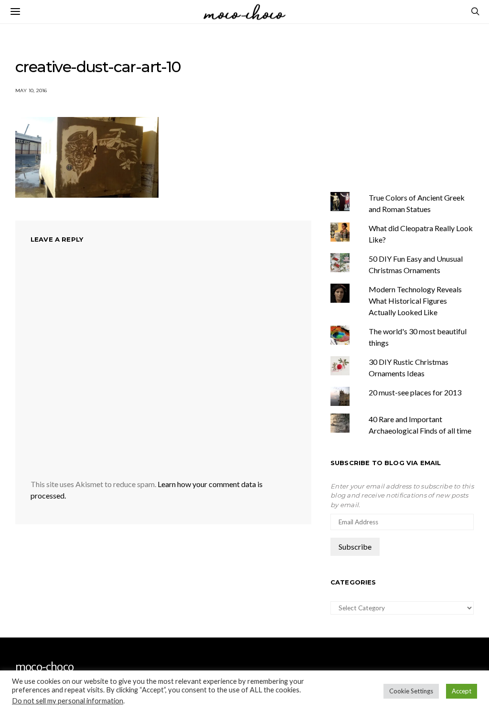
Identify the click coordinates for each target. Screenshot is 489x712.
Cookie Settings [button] (411, 691)
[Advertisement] (409, 106)
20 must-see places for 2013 (415, 392)
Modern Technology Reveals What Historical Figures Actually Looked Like (415, 301)
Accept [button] (461, 691)
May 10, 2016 (31, 90)
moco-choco (44, 667)
